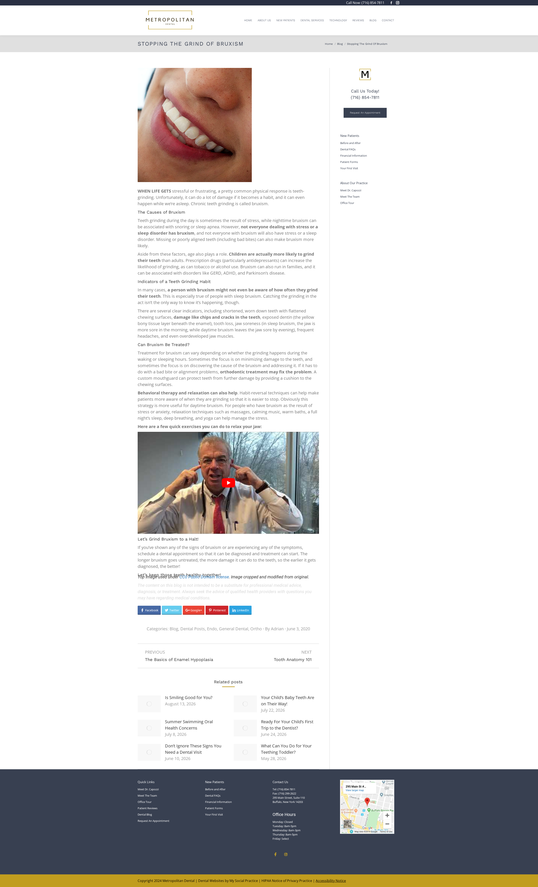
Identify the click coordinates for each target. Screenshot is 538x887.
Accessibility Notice (331, 880)
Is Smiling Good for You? (188, 697)
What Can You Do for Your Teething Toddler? (286, 749)
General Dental (233, 629)
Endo (212, 629)
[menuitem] (248, 20)
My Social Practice (243, 880)
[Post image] (149, 703)
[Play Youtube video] (228, 483)
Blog (174, 629)
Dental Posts (192, 629)
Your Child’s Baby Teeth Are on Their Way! (287, 701)
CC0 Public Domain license (204, 576)
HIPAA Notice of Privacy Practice (286, 880)
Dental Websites (211, 880)
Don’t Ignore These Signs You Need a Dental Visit (193, 749)
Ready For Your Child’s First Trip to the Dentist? (287, 725)
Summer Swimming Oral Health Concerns (189, 725)
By (274, 629)
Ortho (256, 629)
